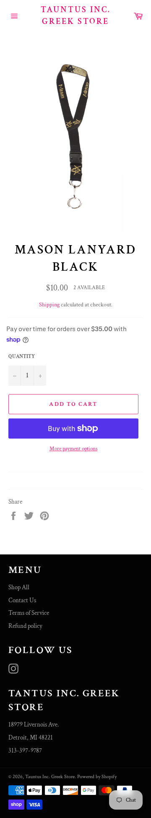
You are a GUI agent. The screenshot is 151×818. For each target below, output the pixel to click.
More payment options (73, 448)
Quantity (21, 356)
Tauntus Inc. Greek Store (76, 15)
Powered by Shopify (97, 777)
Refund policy (25, 626)
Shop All (18, 587)
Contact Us (22, 600)
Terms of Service (28, 613)
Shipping (49, 304)
